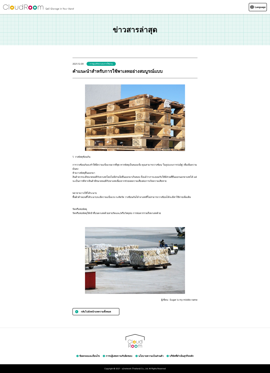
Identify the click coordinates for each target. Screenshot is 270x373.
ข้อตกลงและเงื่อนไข (89, 355)
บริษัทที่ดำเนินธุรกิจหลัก (182, 355)
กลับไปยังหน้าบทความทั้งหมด (96, 311)
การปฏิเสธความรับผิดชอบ (119, 355)
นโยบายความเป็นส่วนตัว (150, 355)
